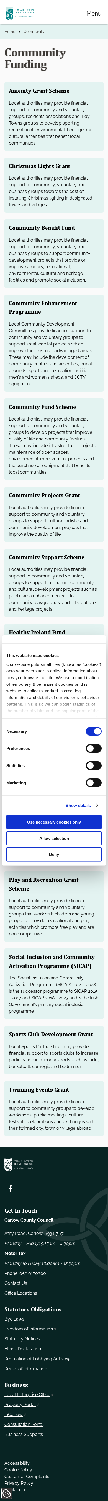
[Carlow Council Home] (54, 1164)
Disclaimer (15, 1489)
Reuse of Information (25, 1368)
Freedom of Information (28, 1329)
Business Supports (23, 1434)
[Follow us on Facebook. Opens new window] (10, 1188)
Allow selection (54, 838)
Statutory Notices (22, 1339)
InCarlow (13, 1414)
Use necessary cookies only (54, 822)
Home (9, 31)
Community (34, 31)
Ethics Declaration (22, 1349)
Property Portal (20, 1404)
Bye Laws (14, 1319)
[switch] (94, 748)
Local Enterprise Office (27, 1394)
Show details (78, 805)
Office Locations (20, 1293)
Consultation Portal (23, 1424)
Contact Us (15, 1283)
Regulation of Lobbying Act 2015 (37, 1358)
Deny (54, 854)
